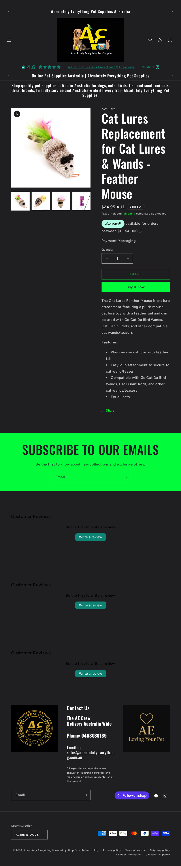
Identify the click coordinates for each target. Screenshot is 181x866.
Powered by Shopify (64, 850)
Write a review (90, 537)
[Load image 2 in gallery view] (41, 201)
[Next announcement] (172, 11)
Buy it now (136, 287)
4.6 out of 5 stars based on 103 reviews (101, 67)
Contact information (128, 854)
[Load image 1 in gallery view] (20, 201)
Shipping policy (160, 850)
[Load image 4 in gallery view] (81, 201)
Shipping (129, 213)
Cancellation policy (158, 854)
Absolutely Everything (38, 850)
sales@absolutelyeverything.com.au (90, 754)
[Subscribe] (125, 477)
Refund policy (90, 850)
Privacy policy (112, 850)
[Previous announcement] (8, 11)
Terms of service (135, 850)
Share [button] (110, 410)
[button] (9, 40)
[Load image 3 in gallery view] (61, 201)
